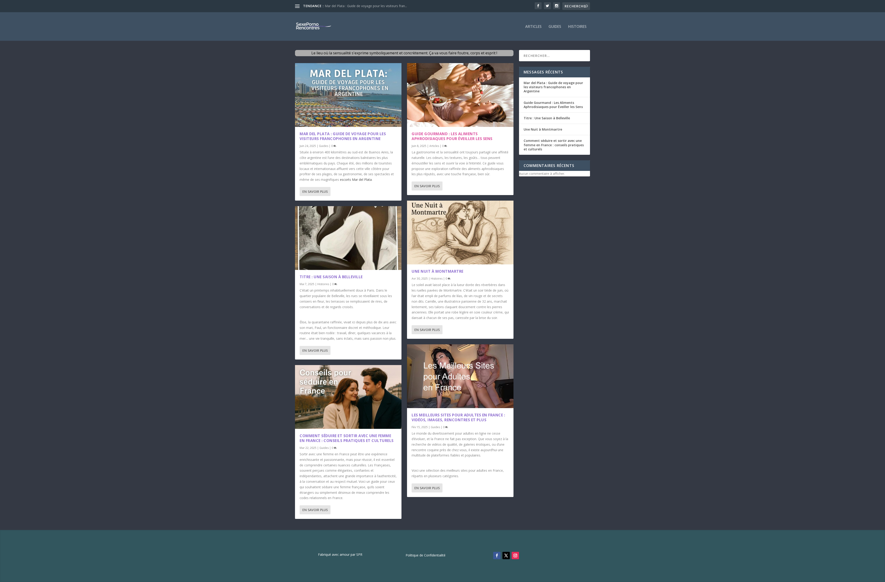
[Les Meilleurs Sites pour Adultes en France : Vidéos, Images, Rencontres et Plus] (460, 376)
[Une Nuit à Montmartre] (460, 232)
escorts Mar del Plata (356, 179)
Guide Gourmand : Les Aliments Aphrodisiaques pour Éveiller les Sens (452, 136)
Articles (533, 27)
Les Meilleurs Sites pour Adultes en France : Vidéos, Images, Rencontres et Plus (458, 417)
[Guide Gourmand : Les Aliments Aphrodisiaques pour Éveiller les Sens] (460, 95)
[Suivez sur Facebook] (497, 555)
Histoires (577, 27)
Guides (555, 27)
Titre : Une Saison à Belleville (331, 276)
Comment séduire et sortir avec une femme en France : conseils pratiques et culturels (347, 438)
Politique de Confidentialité (425, 555)
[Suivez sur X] (506, 555)
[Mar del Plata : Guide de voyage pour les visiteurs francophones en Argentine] (348, 95)
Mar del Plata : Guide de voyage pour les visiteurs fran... (366, 6)
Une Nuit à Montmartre (437, 271)
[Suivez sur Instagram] (515, 555)
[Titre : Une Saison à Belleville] (348, 238)
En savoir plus (315, 191)
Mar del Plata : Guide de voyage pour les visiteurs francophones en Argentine (343, 136)
